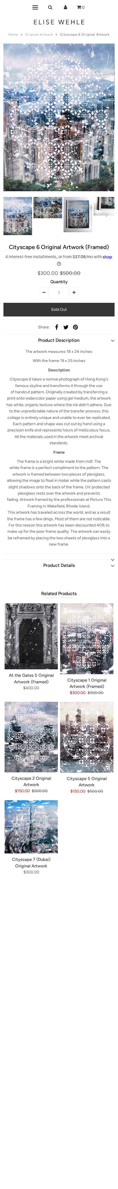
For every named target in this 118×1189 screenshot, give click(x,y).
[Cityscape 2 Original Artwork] (31, 737)
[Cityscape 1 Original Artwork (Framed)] (86, 638)
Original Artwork (39, 34)
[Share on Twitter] (66, 327)
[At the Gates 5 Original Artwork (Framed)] (31, 636)
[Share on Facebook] (56, 327)
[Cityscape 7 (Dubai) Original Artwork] (31, 826)
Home (13, 34)
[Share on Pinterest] (75, 327)
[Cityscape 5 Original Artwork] (86, 737)
